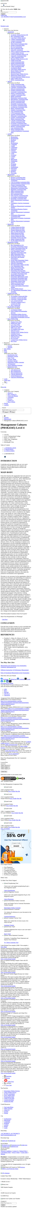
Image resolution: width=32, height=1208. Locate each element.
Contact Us (16, 1151)
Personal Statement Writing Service (20, 77)
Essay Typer (7, 934)
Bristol (6, 1126)
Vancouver (7, 695)
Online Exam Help (9, 1098)
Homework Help (8, 1101)
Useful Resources (5, 1104)
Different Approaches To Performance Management (15, 670)
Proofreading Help (9, 1097)
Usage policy (24, 1152)
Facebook (6, 679)
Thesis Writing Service (10, 1092)
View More (4, 947)
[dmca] (20, 779)
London (6, 1125)
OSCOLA (7, 693)
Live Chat (9, 1085)
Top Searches (4, 1088)
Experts (6, 1111)
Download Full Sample (7, 683)
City (2, 1116)
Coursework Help (9, 1100)
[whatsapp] (4, 682)
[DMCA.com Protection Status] (9, 1168)
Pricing (8, 1078)
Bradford (6, 1123)
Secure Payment (5, 1148)
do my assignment (13, 753)
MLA (5, 690)
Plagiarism (8, 1076)
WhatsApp (13, 679)
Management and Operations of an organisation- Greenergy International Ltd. (14, 666)
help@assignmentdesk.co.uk (8, 1135)
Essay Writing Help (9, 1095)
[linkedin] (7, 682)
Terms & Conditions (6, 1151)
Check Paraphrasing (9, 890)
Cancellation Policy (6, 1152)
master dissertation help (11, 750)
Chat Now (5, 619)
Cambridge (7, 1122)
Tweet (28, 679)
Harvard (6, 692)
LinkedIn (22, 679)
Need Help (4, 1130)
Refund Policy (23, 1151)
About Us (6, 1110)
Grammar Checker (9, 925)
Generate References (9, 916)
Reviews (22, 1167)
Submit (3, 14)
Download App (5, 1138)
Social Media (4, 1143)
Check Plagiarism (9, 899)
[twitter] (10, 682)
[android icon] (11, 1140)
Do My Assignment (9, 1094)
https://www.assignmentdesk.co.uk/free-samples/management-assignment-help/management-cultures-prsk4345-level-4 (15, 702)
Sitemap (3, 1154)
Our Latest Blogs (8, 1107)
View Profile (11, 791)
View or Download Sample (8, 959)
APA (5, 689)
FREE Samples (8, 1108)
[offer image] (16, 863)
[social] (5, 1145)
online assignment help (11, 744)
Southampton (7, 1119)
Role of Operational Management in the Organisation (15, 673)
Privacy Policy (16, 1152)
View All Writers (5, 828)
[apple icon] (4, 1140)
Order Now (4, 771)
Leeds (5, 1128)
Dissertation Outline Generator (12, 908)
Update (3, 1205)
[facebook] (2, 682)
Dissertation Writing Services (12, 1091)
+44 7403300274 (5, 1133)
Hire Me (17, 791)
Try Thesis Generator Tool (11, 942)
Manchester (7, 1120)
